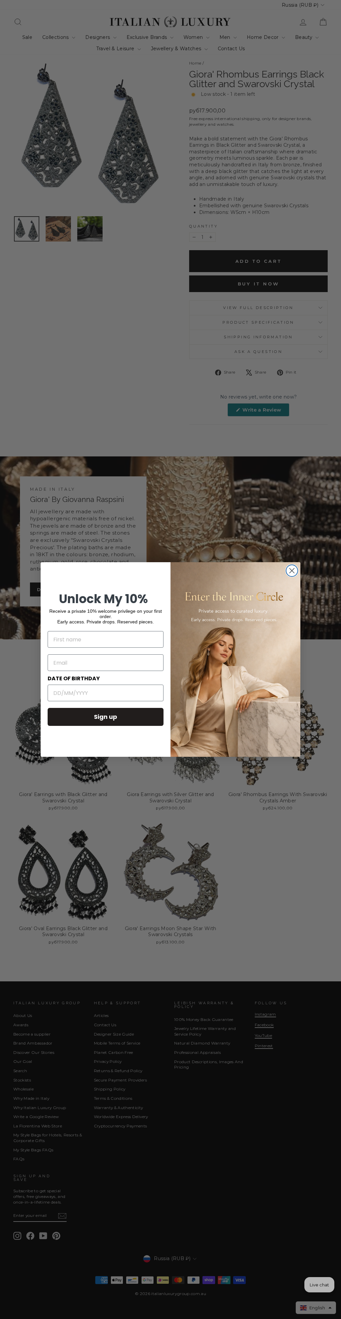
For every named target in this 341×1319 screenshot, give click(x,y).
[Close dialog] (292, 571)
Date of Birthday (74, 678)
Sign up (105, 717)
